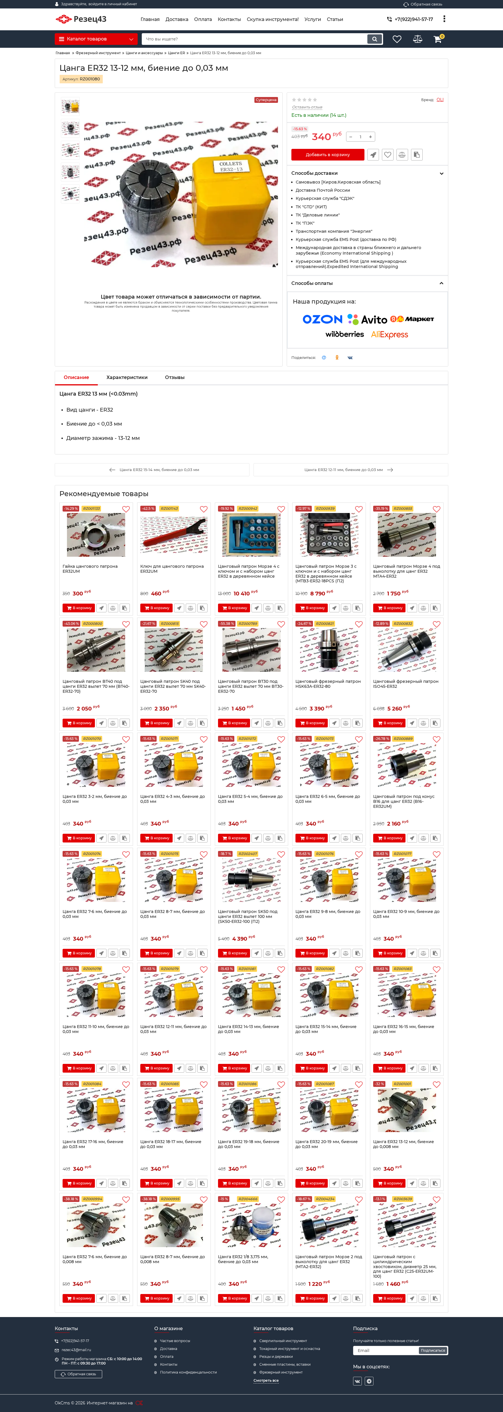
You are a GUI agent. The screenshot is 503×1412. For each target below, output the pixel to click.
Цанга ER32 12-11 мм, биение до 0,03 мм (173, 1029)
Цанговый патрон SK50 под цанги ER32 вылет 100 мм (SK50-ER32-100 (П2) (247, 916)
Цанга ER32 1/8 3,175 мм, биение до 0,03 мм (243, 1259)
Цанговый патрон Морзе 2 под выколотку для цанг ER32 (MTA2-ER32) (328, 1261)
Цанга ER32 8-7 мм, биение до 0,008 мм (172, 1259)
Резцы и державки (276, 1356)
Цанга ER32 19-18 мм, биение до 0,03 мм (248, 1144)
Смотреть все (266, 1380)
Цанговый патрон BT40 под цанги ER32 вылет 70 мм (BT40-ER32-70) (96, 686)
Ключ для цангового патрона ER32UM (172, 569)
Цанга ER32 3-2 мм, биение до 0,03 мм (95, 799)
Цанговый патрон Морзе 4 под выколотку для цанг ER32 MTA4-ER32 (406, 571)
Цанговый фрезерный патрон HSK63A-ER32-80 (328, 684)
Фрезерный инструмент (281, 1372)
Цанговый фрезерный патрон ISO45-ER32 (406, 684)
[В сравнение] (402, 155)
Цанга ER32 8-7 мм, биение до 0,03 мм (172, 914)
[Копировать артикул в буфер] (417, 155)
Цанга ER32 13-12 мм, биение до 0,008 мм (403, 1144)
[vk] (357, 1381)
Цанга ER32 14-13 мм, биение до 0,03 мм (248, 1029)
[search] (374, 39)
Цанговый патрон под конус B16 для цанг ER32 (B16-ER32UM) (404, 801)
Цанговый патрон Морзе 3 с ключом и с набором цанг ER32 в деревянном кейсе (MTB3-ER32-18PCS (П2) (326, 574)
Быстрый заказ (373, 155)
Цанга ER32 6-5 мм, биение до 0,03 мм (327, 799)
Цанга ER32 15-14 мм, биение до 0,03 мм (326, 1029)
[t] (369, 1381)
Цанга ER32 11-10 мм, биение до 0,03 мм (96, 1029)
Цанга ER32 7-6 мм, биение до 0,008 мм (95, 1259)
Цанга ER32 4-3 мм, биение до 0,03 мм (172, 799)
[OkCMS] (138, 1403)
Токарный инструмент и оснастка (289, 1348)
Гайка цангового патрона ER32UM (90, 569)
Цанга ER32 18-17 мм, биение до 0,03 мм (170, 1144)
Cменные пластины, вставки (285, 1364)
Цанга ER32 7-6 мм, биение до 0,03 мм (95, 914)
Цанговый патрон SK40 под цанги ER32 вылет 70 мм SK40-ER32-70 (173, 686)
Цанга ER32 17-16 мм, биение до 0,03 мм (93, 1144)
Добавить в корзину (328, 154)
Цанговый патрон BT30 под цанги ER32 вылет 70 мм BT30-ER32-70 (251, 686)
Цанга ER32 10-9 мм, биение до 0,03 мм (406, 914)
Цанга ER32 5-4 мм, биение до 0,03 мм (250, 799)
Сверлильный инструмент (283, 1341)
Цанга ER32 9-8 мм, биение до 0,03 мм (327, 914)
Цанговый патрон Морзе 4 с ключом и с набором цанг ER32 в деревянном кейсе (248, 571)
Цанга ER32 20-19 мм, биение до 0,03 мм (326, 1144)
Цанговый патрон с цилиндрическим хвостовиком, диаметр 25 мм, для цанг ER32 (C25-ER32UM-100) (404, 1266)
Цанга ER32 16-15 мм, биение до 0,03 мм (403, 1029)
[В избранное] (388, 155)
